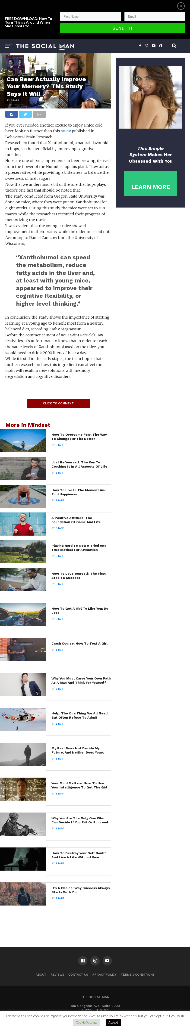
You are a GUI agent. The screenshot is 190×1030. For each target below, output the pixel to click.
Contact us (78, 974)
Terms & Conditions (138, 974)
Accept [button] (113, 1022)
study (66, 131)
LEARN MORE (150, 187)
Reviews (57, 974)
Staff (60, 445)
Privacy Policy (104, 974)
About (41, 974)
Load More (55, 922)
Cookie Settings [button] (86, 1022)
